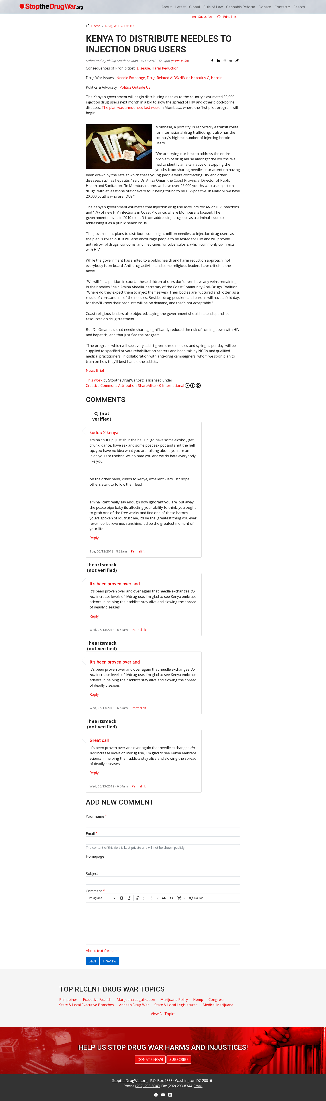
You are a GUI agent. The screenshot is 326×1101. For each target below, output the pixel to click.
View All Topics (163, 1013)
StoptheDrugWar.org (130, 1080)
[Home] (51, 7)
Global (194, 6)
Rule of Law (213, 6)
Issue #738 (180, 61)
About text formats (102, 950)
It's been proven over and (115, 583)
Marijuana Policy (174, 999)
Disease (143, 68)
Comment (94, 890)
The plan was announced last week (131, 107)
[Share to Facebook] (212, 60)
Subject (92, 873)
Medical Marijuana (218, 1004)
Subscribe (204, 16)
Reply (94, 537)
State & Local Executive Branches (86, 1004)
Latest (180, 6)
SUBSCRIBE (179, 1059)
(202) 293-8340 (147, 1085)
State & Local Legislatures (175, 1004)
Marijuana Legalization (136, 999)
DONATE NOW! (150, 1059)
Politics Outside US (135, 87)
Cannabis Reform (240, 6)
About (166, 6)
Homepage (95, 856)
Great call (99, 740)
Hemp (198, 999)
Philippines (68, 999)
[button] (237, 60)
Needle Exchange (130, 77)
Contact (281, 6)
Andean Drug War (134, 1004)
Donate (265, 6)
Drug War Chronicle (119, 25)
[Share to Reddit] (224, 60)
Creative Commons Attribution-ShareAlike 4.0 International (135, 385)
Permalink (138, 551)
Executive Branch (97, 999)
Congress (216, 999)
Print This (229, 16)
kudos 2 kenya (104, 432)
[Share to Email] (231, 60)
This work (94, 380)
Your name (95, 816)
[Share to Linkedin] (218, 60)
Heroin (216, 77)
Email (90, 833)
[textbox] (163, 923)
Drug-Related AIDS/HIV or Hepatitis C (178, 77)
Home (95, 26)
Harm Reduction (165, 68)
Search (299, 6)
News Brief (95, 370)
